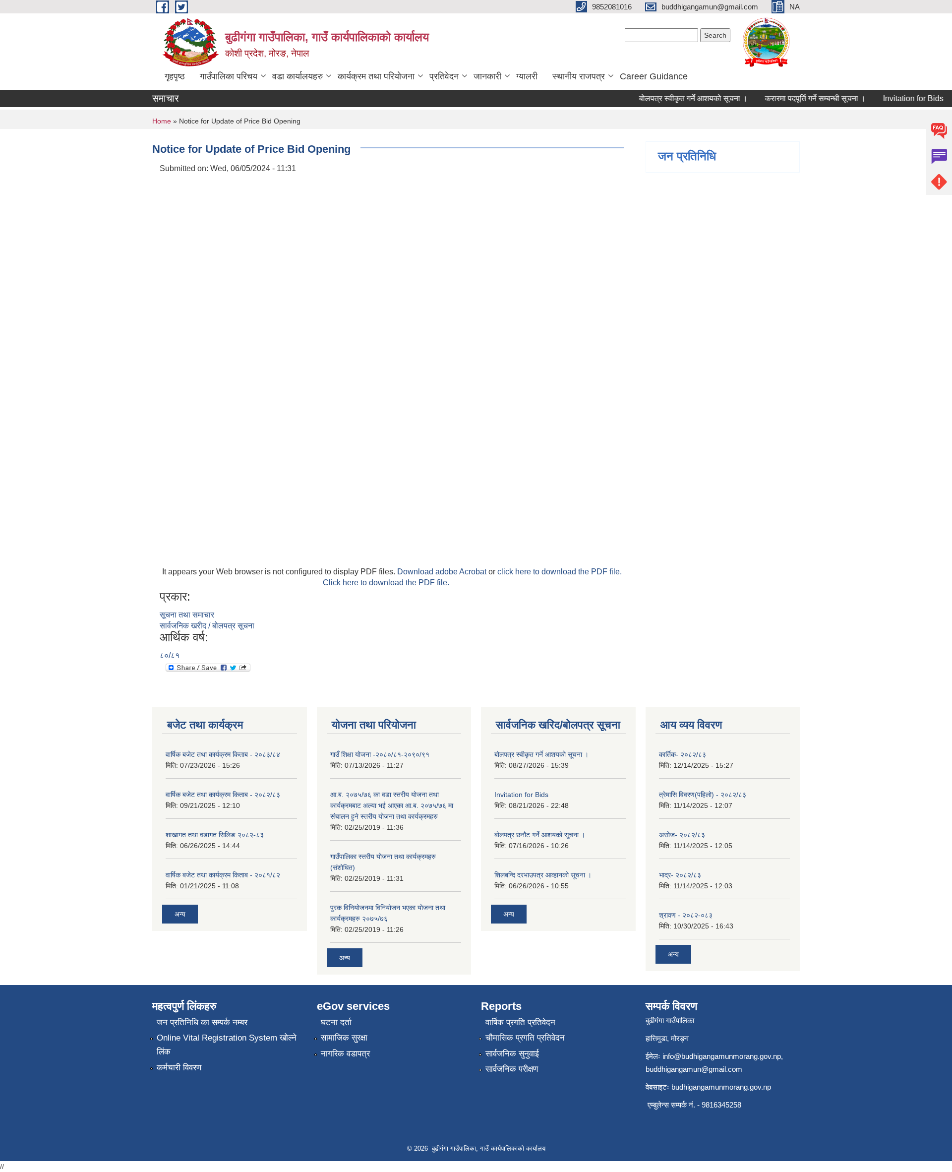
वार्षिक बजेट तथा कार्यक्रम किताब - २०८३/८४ (223, 754)
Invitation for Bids (902, 98)
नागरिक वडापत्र (345, 1053)
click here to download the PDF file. (559, 571)
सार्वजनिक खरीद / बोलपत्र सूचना (207, 625)
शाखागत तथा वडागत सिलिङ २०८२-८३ (215, 835)
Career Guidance (654, 76)
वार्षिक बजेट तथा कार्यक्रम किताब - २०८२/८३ (223, 795)
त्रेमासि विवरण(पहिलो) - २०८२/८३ (702, 795)
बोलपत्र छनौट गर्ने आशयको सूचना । (539, 835)
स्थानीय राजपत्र (578, 76)
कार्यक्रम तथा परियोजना (376, 76)
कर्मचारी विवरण (179, 1067)
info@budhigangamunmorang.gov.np (721, 1056)
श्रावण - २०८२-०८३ (686, 915)
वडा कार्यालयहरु (297, 76)
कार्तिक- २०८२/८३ (682, 754)
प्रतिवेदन (444, 76)
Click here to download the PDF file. (386, 582)
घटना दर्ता (336, 1022)
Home (161, 121)
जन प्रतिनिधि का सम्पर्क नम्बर (202, 1022)
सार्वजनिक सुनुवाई (512, 1053)
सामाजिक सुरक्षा (344, 1038)
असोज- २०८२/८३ (682, 835)
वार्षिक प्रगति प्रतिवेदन (520, 1022)
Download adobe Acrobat (442, 571)
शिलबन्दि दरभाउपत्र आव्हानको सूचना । (543, 875)
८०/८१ (169, 655)
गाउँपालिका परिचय (228, 76)
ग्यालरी (526, 76)
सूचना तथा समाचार (187, 615)
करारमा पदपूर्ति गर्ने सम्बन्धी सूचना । (804, 98)
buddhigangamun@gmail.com (694, 1069)
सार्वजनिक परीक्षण (511, 1069)
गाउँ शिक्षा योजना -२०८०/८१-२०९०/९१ (379, 754)
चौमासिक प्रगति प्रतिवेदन (525, 1038)
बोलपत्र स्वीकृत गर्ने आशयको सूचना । (682, 98)
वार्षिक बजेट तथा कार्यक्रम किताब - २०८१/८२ (223, 875)
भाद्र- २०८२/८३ (680, 875)
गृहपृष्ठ (175, 76)
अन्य (180, 914)
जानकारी (487, 76)
